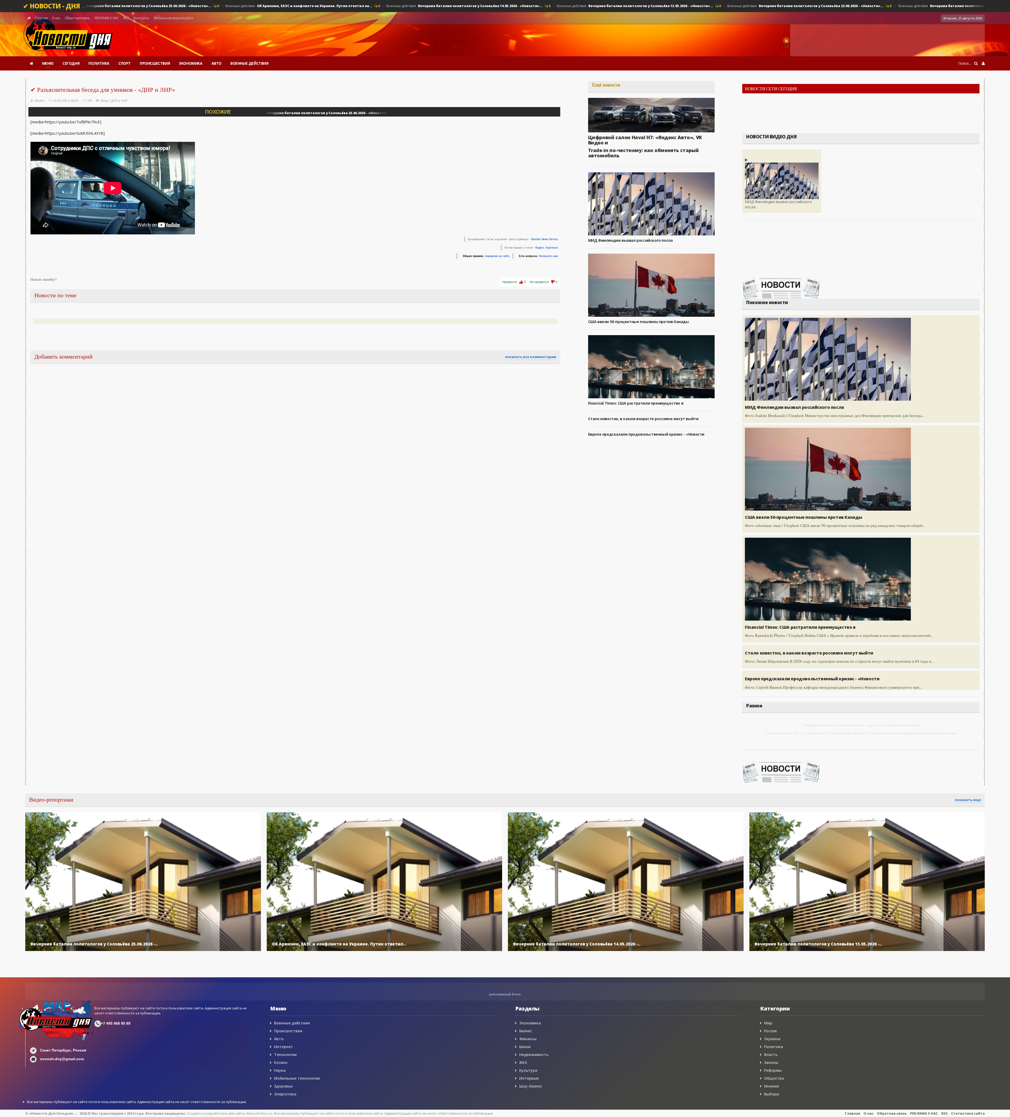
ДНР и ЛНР (119, 100)
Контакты (141, 18)
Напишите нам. (549, 256)
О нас (56, 18)
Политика (773, 1046)
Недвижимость (533, 1054)
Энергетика (285, 1093)
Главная (41, 18)
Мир (104, 100)
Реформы (773, 1070)
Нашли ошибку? (44, 279)
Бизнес (525, 1030)
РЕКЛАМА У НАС (106, 18)
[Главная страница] (31, 63)
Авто (279, 1038)
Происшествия (288, 1030)
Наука (280, 1070)
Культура (528, 1070)
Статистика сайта (968, 1113)
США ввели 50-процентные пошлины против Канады (638, 321)
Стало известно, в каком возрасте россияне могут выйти (643, 418)
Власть (770, 1054)
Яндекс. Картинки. (547, 247)
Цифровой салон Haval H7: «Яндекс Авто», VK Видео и (645, 140)
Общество (774, 1078)
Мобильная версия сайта (173, 18)
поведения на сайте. (497, 256)
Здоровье (283, 1086)
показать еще (968, 799)
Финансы (528, 1038)
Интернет (283, 1046)
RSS (126, 18)
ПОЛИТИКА (98, 63)
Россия (770, 1030)
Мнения (771, 1086)
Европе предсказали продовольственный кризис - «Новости (646, 434)
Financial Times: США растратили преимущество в (636, 403)
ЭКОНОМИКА (190, 63)
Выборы (771, 1093)
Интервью (529, 1078)
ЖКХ (523, 1062)
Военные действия (130, 6)
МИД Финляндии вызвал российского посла (630, 240)
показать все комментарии (530, 356)
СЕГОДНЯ (71, 63)
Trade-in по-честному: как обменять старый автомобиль (643, 153)
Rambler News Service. (545, 239)
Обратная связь (77, 18)
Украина (772, 1038)
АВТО (216, 63)
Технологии (285, 1054)
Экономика (530, 1022)
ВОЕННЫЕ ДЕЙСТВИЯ (249, 63)
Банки (525, 1046)
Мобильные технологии (297, 1078)
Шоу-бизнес (530, 1086)
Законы (771, 1062)
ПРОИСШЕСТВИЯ (155, 63)
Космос (281, 1062)
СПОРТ (124, 63)
